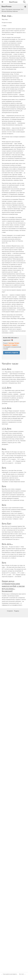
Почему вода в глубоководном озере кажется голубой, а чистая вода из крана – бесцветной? (13, 586)
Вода (4, 449)
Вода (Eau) (6, 523)
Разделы (16, 611)
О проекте (10, 611)
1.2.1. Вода (6, 369)
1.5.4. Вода (6, 428)
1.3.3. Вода (6, 387)
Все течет (21, 974)
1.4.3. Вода (6, 408)
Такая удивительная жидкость (10, 974)
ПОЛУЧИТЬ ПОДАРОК (11, 352)
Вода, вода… (7, 544)
